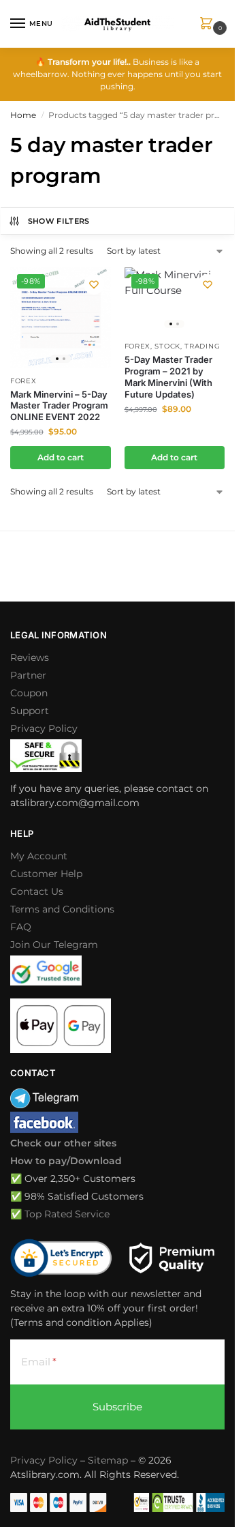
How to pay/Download (66, 1161)
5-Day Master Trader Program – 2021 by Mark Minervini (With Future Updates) (168, 377)
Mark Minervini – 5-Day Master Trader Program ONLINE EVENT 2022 (59, 406)
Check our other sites (63, 1143)
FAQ (20, 927)
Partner (28, 675)
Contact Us (36, 891)
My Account (38, 856)
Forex (23, 380)
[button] (209, 24)
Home (23, 115)
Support (29, 711)
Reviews (29, 657)
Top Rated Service (67, 1214)
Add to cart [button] (60, 457)
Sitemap (108, 1460)
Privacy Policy (44, 728)
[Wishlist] (94, 284)
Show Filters (59, 221)
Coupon (29, 693)
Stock (167, 346)
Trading (202, 346)
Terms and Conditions (62, 909)
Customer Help (46, 874)
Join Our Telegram (54, 944)
